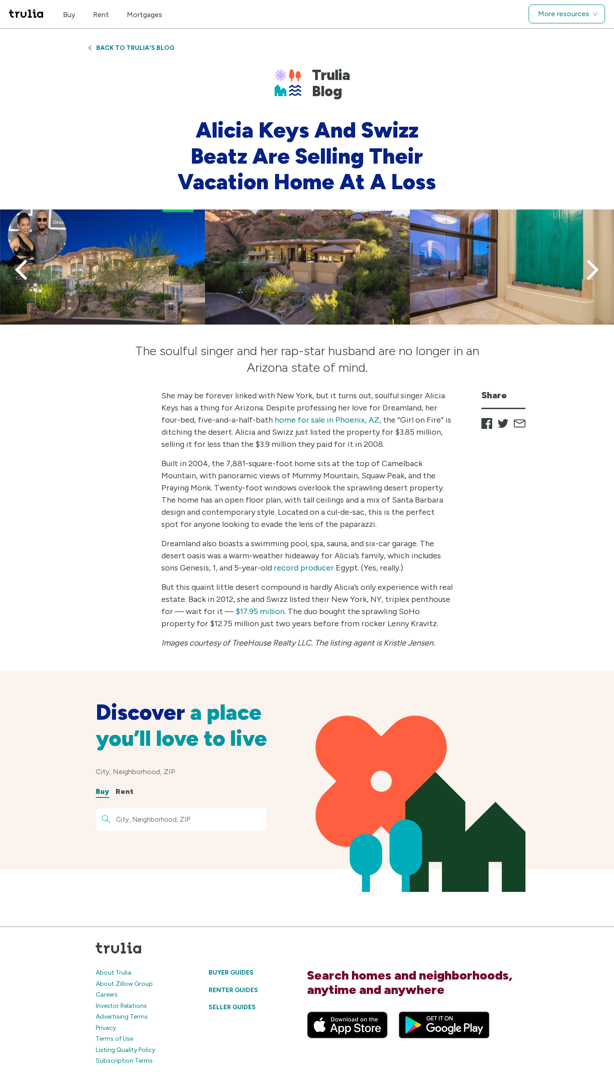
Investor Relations (121, 1006)
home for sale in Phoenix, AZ (327, 420)
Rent (101, 14)
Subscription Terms (124, 1061)
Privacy (106, 1028)
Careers (107, 994)
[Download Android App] (444, 1024)
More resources (563, 13)
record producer (304, 568)
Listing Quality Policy (125, 1050)
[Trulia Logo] (26, 14)
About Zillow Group (124, 984)
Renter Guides (233, 990)
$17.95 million (260, 611)
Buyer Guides (231, 972)
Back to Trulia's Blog (135, 48)
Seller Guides (232, 1007)
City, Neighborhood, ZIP (135, 771)
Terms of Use (114, 1038)
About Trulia (113, 972)
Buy (69, 14)
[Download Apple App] (347, 1024)
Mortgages (144, 14)
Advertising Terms (122, 1016)
